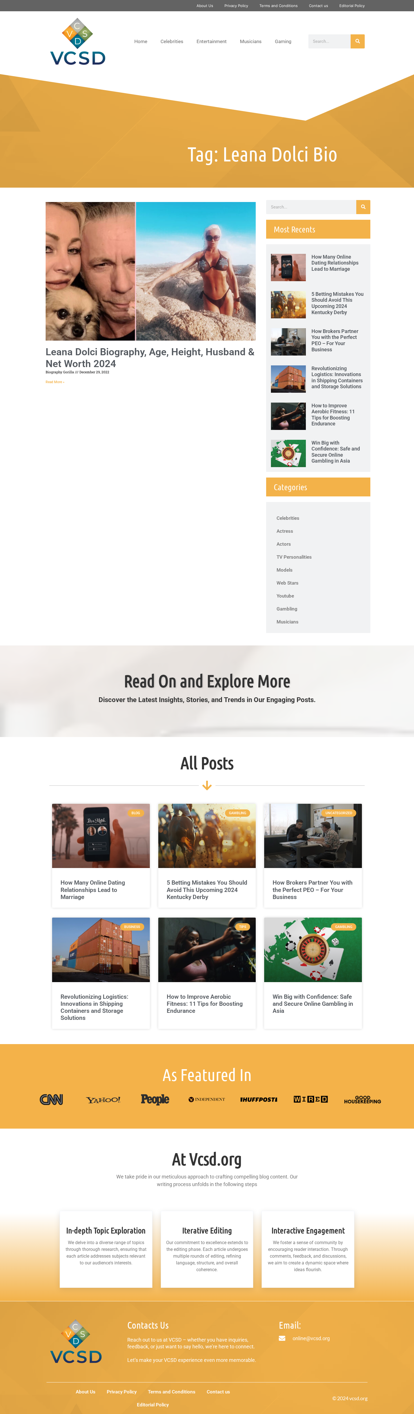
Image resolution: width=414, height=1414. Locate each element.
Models (285, 570)
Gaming (283, 41)
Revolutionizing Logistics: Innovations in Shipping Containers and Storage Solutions (337, 377)
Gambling (287, 609)
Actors (284, 544)
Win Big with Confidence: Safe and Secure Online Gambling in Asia (335, 452)
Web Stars (288, 583)
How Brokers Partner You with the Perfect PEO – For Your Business (334, 340)
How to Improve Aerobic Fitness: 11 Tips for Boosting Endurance (333, 415)
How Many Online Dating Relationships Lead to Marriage (335, 263)
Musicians (251, 41)
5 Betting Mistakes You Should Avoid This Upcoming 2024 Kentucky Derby (337, 303)
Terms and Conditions (278, 5)
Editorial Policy (352, 5)
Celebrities (172, 41)
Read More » (55, 382)
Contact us (318, 5)
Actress (285, 531)
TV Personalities (294, 557)
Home (140, 41)
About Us (205, 5)
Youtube (285, 596)
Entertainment (212, 41)
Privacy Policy (236, 5)
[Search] (358, 41)
